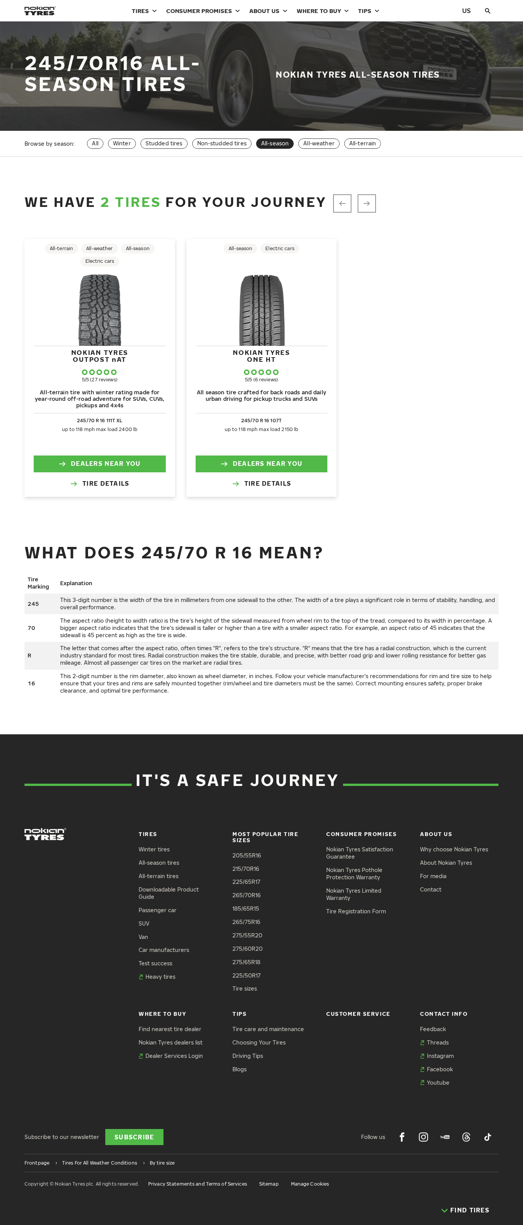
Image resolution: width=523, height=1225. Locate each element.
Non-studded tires (222, 143)
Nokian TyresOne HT (261, 355)
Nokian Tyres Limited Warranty (353, 894)
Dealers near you (106, 463)
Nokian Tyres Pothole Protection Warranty (354, 873)
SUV (144, 923)
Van (143, 937)
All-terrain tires (158, 876)
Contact (430, 889)
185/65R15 (245, 908)
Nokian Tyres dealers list (171, 1042)
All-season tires (159, 862)
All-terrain (362, 143)
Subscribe (134, 1137)
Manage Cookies (310, 1184)
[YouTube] (445, 1137)
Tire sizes (244, 988)
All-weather (319, 143)
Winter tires (154, 849)
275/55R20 (247, 935)
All (95, 143)
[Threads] (466, 1137)
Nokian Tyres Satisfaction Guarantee (359, 853)
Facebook (440, 1069)
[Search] (487, 10)
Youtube (438, 1082)
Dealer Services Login (174, 1056)
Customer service (358, 1013)
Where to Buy (319, 10)
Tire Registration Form (356, 911)
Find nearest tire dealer (170, 1029)
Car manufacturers (164, 950)
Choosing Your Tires (259, 1042)
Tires (140, 10)
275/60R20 (247, 948)
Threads (438, 1042)
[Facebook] (402, 1137)
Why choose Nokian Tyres (454, 849)
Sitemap (269, 1184)
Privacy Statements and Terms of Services (197, 1184)
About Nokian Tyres (446, 862)
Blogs (239, 1069)
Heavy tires (160, 976)
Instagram (440, 1056)
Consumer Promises (199, 10)
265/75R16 (246, 922)
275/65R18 (246, 962)
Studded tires (164, 143)
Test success (155, 963)
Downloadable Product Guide (169, 893)
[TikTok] (487, 1137)
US (466, 11)
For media (433, 876)
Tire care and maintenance (268, 1029)
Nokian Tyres (99, 355)
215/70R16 (245, 868)
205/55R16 (246, 855)
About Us (264, 10)
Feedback (433, 1029)
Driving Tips (247, 1056)
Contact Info (443, 1013)
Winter (122, 143)
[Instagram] (423, 1137)
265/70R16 (246, 895)
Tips (364, 10)
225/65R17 (246, 881)
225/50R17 (246, 975)
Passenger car (158, 910)
